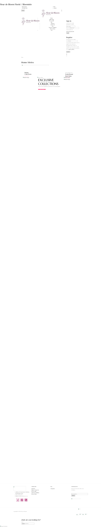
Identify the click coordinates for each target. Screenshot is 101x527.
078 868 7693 (24, 8)
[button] (70, 11)
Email (67, 40)
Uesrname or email (70, 24)
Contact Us (52, 24)
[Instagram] (22, 500)
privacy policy (71, 49)
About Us (52, 23)
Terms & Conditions (52, 27)
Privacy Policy (52, 28)
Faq (52, 26)
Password (68, 27)
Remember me (70, 29)
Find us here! (24, 6)
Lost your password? (70, 31)
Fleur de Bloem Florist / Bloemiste (16, 4)
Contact (55, 8)
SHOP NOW (42, 89)
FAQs (54, 6)
